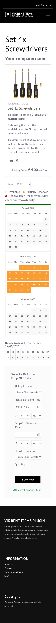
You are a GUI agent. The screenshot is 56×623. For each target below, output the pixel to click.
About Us (8, 564)
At (17, 415)
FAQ (6, 575)
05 (46, 267)
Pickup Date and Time (27, 399)
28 (40, 241)
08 (22, 273)
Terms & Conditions (13, 572)
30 (10, 247)
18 (40, 278)
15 (22, 278)
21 (16, 284)
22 (22, 284)
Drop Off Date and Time (26, 425)
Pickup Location (24, 386)
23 (28, 284)
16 (28, 278)
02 (28, 267)
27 (34, 241)
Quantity (20, 464)
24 (16, 241)
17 (34, 278)
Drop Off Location (25, 451)
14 (16, 278)
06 (10, 273)
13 (10, 278)
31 (16, 247)
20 (10, 284)
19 (46, 278)
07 (16, 273)
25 (22, 241)
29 (46, 241)
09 (28, 273)
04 (40, 267)
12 (46, 273)
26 (28, 241)
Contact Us (9, 568)
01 (22, 267)
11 (40, 273)
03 (34, 267)
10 (34, 273)
